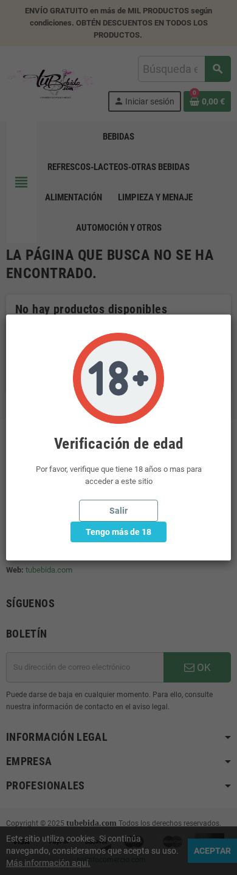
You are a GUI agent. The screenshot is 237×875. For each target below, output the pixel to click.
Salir (118, 511)
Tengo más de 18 (118, 532)
